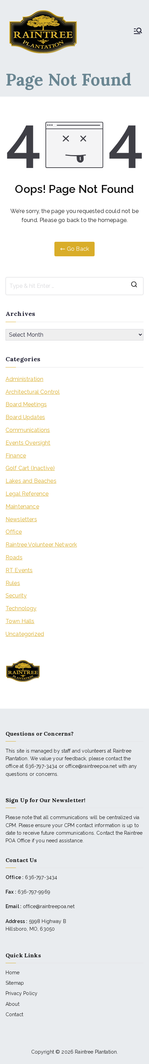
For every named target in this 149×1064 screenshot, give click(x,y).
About (12, 1004)
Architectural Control (33, 392)
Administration (24, 379)
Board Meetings (26, 404)
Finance (16, 455)
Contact (14, 1014)
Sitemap (15, 983)
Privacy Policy (21, 993)
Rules (13, 583)
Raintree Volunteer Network (41, 544)
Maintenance (22, 506)
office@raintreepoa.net (48, 906)
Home (13, 972)
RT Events (19, 570)
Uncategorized (25, 634)
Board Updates (25, 417)
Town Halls (20, 621)
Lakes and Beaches (31, 481)
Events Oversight (28, 443)
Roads (14, 557)
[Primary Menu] (137, 31)
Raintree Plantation (96, 1052)
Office (14, 532)
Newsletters (21, 519)
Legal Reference (27, 493)
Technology (21, 608)
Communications (28, 430)
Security (16, 595)
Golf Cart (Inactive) (30, 468)
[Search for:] (74, 286)
